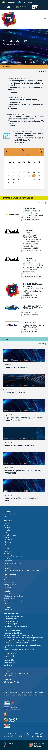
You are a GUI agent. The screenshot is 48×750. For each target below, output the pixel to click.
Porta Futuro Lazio (10, 514)
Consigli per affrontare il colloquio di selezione (19, 649)
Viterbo (6, 537)
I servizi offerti (9, 665)
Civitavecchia (8, 539)
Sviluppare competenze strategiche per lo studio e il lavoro (29, 134)
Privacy (26, 733)
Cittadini (7, 591)
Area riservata (8, 593)
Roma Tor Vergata (10, 535)
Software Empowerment (12, 563)
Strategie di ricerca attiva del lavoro (16, 642)
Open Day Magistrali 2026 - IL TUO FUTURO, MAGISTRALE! (22, 471)
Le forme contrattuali (11, 618)
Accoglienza (8, 551)
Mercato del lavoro (11, 613)
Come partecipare (10, 662)
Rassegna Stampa (10, 584)
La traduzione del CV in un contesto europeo (19, 635)
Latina (6, 525)
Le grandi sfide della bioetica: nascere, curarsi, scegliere (23, 100)
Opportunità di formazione (13, 601)
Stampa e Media (10, 574)
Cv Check (7, 558)
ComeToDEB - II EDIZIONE (14, 392)
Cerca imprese (9, 603)
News (6, 579)
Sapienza (7, 527)
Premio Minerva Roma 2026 (15, 41)
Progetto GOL (9, 660)
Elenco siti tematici (11, 733)
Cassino (6, 523)
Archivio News (9, 582)
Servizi (6, 548)
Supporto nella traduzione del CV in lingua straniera (21, 570)
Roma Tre (7, 530)
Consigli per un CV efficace (13, 633)
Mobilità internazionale (11, 621)
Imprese (7, 607)
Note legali (38, 733)
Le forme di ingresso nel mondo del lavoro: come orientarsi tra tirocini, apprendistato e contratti (25, 83)
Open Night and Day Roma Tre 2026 (19, 445)
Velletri (6, 544)
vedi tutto (41, 71)
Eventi (6, 565)
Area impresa (11, 2)
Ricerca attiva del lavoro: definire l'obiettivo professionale (23, 637)
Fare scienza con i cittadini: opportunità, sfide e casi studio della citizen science (26, 117)
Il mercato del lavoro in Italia (13, 616)
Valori (5, 516)
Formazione (8, 560)
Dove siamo (8, 520)
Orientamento (8, 553)
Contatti (7, 670)
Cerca (3, 7)
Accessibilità (8, 736)
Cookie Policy (23, 736)
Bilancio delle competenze (13, 556)
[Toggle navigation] (45, 19)
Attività (6, 577)
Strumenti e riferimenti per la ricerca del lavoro (20, 640)
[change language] (35, 8)
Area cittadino (27, 2)
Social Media (8, 587)
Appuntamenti (9, 656)
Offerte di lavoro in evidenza (13, 596)
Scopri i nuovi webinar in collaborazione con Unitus (22, 499)
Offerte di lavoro (9, 598)
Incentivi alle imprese (11, 623)
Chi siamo (7, 511)
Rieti (5, 532)
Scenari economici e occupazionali (15, 626)
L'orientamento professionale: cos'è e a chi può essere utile (22, 646)
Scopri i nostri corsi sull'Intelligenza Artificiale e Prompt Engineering (23, 419)
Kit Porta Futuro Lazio (12, 630)
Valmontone (8, 542)
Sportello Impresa (10, 568)
